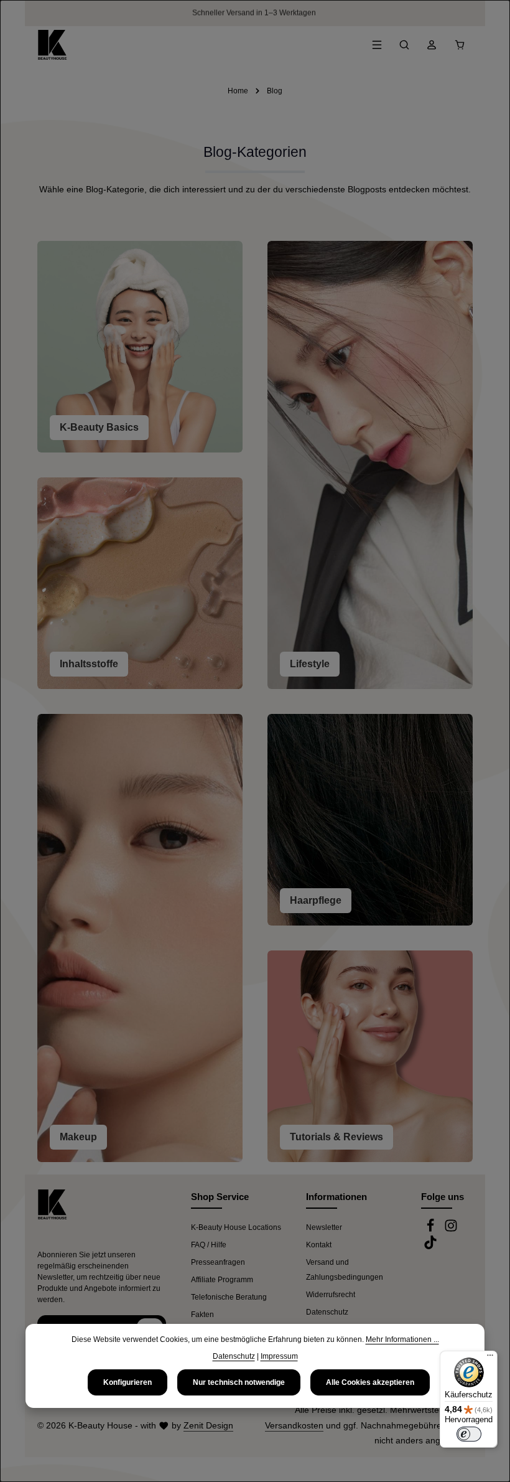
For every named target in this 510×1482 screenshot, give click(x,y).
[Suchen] (404, 44)
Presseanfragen (218, 1262)
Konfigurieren (127, 1382)
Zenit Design (208, 1425)
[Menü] (376, 44)
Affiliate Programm (222, 1279)
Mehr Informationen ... (402, 1339)
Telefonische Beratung (229, 1297)
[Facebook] (431, 1230)
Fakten (202, 1314)
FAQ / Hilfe (208, 1244)
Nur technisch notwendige (239, 1382)
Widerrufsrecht (330, 1294)
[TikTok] (430, 1246)
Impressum (279, 1356)
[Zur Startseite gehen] (52, 45)
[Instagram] (451, 1230)
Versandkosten (294, 1425)
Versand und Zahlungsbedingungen (344, 1270)
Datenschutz (327, 1312)
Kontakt (319, 1244)
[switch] (469, 1434)
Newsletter (324, 1227)
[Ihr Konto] (431, 44)
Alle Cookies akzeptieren (370, 1382)
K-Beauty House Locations (236, 1227)
